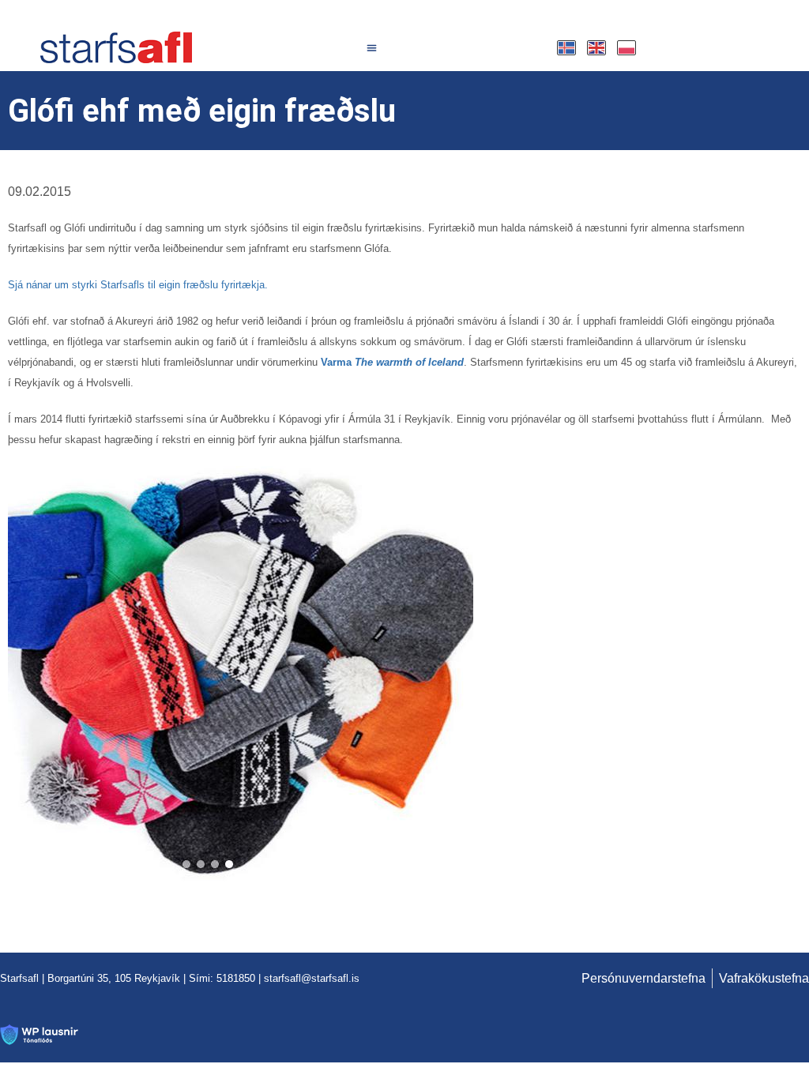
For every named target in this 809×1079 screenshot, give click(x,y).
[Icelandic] (567, 47)
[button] (372, 47)
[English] (597, 47)
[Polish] (627, 47)
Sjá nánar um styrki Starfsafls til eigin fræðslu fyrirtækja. (138, 285)
